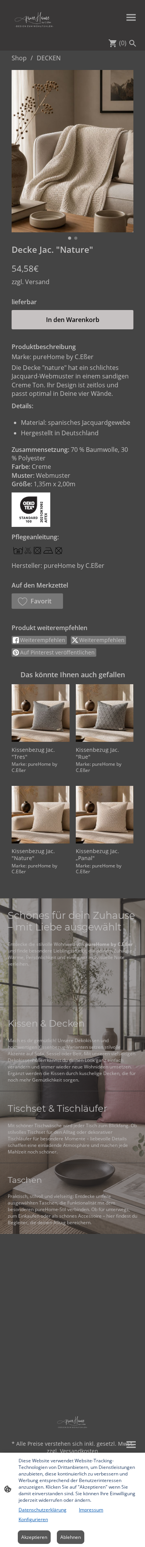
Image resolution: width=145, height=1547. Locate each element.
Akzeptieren (34, 1537)
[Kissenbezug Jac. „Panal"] (104, 814)
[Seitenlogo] (34, 17)
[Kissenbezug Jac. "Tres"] (40, 713)
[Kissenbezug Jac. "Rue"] (104, 713)
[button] (37, 601)
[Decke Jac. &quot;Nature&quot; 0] (72, 151)
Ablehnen (70, 1537)
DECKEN (49, 58)
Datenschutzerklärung (43, 1509)
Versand (37, 282)
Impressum (91, 1509)
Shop (19, 58)
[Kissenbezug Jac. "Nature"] (40, 814)
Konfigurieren (33, 1519)
